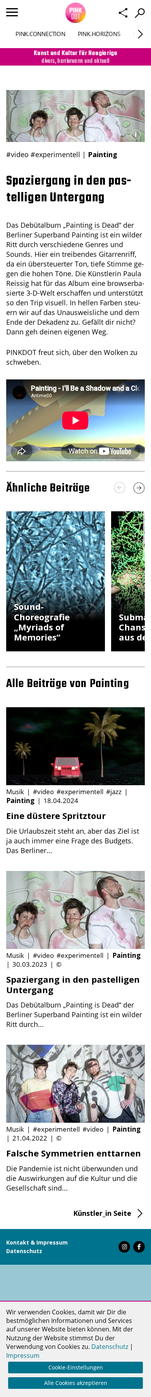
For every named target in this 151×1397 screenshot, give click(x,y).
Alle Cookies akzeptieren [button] (75, 1383)
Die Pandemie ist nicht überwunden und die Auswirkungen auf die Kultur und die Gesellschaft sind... (73, 1170)
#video (17, 154)
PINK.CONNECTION (40, 34)
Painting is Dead (92, 225)
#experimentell (55, 154)
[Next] (140, 34)
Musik (15, 791)
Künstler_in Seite (102, 1213)
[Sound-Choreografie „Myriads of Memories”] (55, 648)
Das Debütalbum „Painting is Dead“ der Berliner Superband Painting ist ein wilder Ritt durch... (74, 1001)
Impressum (22, 1355)
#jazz (114, 791)
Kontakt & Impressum (37, 1242)
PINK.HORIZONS (99, 34)
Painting (102, 154)
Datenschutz (24, 1251)
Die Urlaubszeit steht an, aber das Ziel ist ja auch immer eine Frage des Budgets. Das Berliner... (72, 832)
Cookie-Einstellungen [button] (75, 1367)
